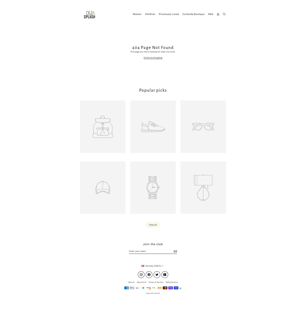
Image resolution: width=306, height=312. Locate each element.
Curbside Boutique (194, 14)
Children (150, 14)
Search (131, 282)
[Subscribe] (175, 251)
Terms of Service (156, 282)
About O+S (141, 282)
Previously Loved (169, 14)
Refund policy (172, 282)
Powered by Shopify (153, 293)
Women (137, 14)
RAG (210, 14)
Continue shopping (153, 57)
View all (153, 225)
